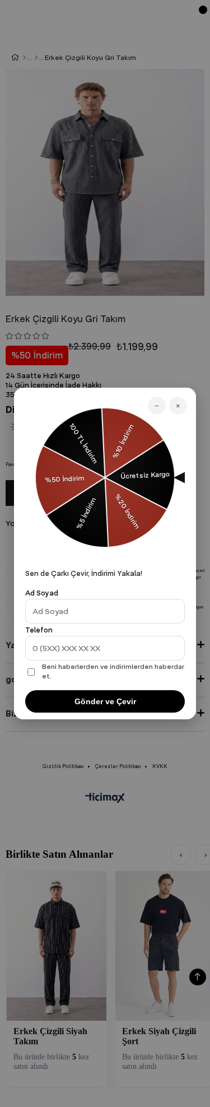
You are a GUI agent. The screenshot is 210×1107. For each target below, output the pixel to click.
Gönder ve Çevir (105, 701)
